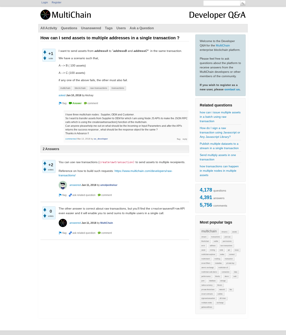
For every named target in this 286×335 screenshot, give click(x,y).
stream (203, 237)
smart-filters (205, 263)
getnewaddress (206, 307)
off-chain (223, 298)
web (234, 276)
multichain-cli (223, 268)
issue (236, 250)
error (203, 246)
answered (75, 185)
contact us (232, 89)
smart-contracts (207, 294)
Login (44, 2)
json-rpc (228, 237)
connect (231, 254)
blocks (217, 276)
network (222, 289)
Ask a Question (142, 28)
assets (234, 232)
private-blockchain (207, 289)
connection (225, 272)
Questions (69, 28)
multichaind (205, 259)
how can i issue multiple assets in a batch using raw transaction (220, 117)
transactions (215, 237)
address (212, 246)
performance (205, 276)
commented (71, 139)
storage (222, 281)
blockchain (205, 241)
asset (203, 250)
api (229, 250)
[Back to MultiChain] (66, 17)
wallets (220, 294)
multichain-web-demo (209, 272)
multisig (217, 259)
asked (62, 95)
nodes (222, 254)
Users (121, 28)
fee (231, 289)
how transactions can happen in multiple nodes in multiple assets (219, 171)
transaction (229, 259)
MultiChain (223, 45)
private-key (230, 263)
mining (212, 250)
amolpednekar (108, 185)
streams (224, 232)
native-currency (207, 285)
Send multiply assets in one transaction (218, 157)
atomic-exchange (207, 268)
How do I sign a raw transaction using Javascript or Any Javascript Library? (220, 132)
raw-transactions (226, 246)
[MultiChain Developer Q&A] (217, 16)
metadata (218, 263)
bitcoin (219, 285)
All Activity (48, 28)
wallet (216, 241)
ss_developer (101, 139)
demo (227, 276)
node (221, 250)
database (212, 281)
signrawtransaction (208, 298)
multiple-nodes (206, 303)
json (202, 281)
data (235, 272)
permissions (227, 241)
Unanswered (91, 28)
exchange (220, 303)
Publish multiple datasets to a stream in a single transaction (219, 146)
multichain (209, 231)
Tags (109, 28)
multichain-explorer (208, 254)
